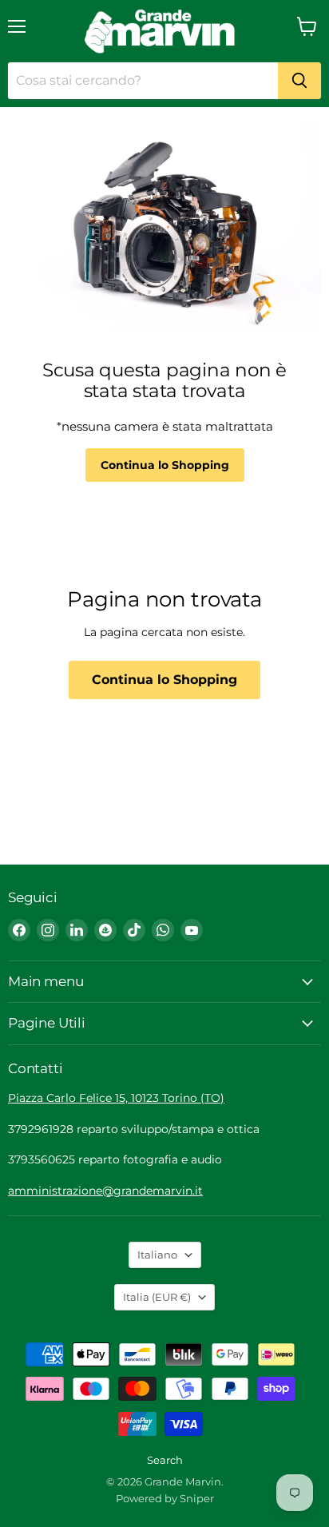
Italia (157, 1296)
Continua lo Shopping (165, 465)
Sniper (197, 1498)
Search (165, 1459)
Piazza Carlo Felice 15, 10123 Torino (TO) (116, 1098)
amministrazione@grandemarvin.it (105, 1190)
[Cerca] (299, 80)
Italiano (157, 1254)
